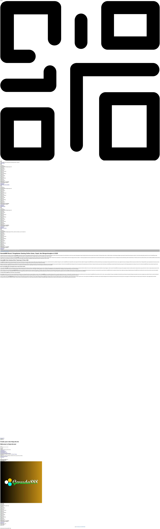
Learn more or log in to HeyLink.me (5, 453)
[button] (80, 358)
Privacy (16, 454)
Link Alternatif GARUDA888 (4, 251)
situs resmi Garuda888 (150, 255)
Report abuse (2, 438)
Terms (13, 454)
